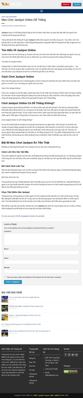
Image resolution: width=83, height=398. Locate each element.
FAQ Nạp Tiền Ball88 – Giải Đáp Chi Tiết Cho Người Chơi (26, 306)
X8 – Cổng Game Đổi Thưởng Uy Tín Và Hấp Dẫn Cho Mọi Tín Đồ (21, 324)
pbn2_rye (23, 25)
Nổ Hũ (3, 16)
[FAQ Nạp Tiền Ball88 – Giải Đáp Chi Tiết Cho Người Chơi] (5, 308)
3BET (67, 395)
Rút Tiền (32, 366)
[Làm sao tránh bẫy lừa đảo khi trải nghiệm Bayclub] (5, 299)
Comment (8, 231)
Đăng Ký (32, 358)
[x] (12, 4)
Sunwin (47, 395)
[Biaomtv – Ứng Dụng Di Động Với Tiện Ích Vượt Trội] (5, 317)
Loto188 (40, 395)
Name (6, 249)
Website (7, 267)
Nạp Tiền (32, 362)
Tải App (32, 370)
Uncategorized (11, 16)
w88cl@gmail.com (51, 375)
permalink (41, 216)
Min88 (62, 395)
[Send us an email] (76, 355)
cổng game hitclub (33, 375)
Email (6, 258)
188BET (57, 395)
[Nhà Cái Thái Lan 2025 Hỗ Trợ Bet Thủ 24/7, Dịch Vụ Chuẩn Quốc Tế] (5, 333)
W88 (35, 395)
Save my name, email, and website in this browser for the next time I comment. (34, 277)
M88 (51, 395)
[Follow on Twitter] (73, 355)
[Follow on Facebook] (65, 355)
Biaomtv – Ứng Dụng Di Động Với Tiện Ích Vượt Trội (24, 315)
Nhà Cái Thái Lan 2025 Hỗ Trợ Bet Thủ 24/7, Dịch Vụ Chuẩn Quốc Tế (29, 331)
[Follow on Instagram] (69, 355)
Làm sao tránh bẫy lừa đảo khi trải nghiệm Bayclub (24, 297)
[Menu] (41, 11)
